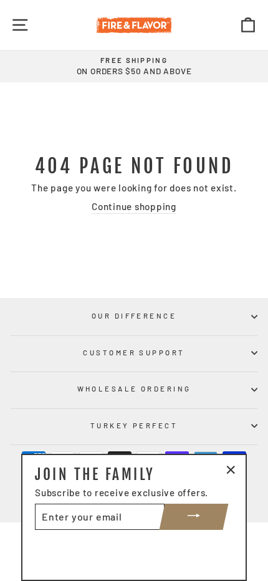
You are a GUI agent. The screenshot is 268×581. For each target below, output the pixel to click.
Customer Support (133, 352)
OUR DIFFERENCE (134, 316)
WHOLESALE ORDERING (134, 389)
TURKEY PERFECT (134, 425)
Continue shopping (134, 206)
